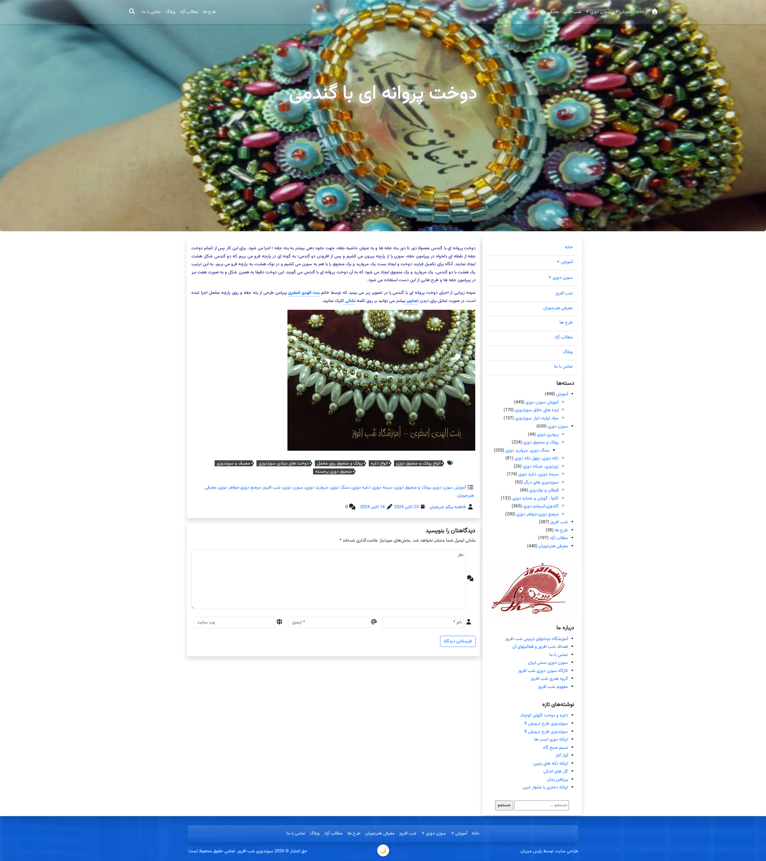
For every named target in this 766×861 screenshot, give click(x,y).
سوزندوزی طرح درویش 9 (546, 723)
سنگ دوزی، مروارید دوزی (327, 487)
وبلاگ (170, 11)
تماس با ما (151, 11)
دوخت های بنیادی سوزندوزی (284, 463)
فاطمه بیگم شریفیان (448, 507)
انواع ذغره (379, 463)
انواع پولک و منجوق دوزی (418, 463)
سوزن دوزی (293, 487)
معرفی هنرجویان (544, 11)
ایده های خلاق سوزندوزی (537, 410)
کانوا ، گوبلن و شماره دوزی (535, 498)
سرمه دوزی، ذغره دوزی (372, 487)
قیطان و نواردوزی (544, 490)
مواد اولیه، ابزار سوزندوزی (537, 418)
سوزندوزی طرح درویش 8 (546, 731)
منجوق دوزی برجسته (333, 471)
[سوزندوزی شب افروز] (654, 12)
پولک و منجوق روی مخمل (339, 463)
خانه (640, 11)
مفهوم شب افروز (553, 686)
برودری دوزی (548, 434)
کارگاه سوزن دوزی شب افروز (543, 670)
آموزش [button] (625, 11)
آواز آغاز (561, 755)
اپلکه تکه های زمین (550, 763)
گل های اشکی (555, 771)
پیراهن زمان (557, 779)
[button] (131, 12)
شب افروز (572, 11)
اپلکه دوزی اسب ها (551, 739)
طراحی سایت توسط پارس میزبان (549, 851)
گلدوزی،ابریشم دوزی (541, 506)
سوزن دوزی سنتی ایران (548, 662)
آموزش (562, 394)
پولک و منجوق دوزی (412, 487)
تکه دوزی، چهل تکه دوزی (536, 458)
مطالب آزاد (189, 11)
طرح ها (209, 11)
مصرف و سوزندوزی (233, 463)
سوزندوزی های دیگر (541, 482)
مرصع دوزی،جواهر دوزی (239, 487)
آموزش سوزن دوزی (449, 487)
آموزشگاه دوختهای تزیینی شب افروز (536, 639)
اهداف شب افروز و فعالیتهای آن (540, 646)
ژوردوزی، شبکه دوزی (541, 466)
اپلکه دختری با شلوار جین (545, 787)
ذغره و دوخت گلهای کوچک (544, 715)
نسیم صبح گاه (555, 747)
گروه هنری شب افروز (549, 678)
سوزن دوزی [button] (599, 11)
